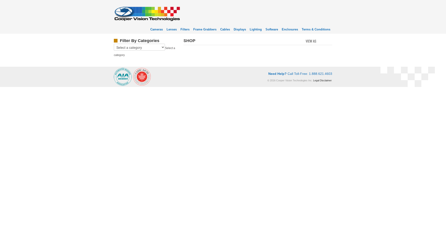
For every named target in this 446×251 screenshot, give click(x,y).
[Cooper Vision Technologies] (147, 13)
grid (321, 41)
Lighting (256, 29)
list (329, 41)
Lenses (172, 29)
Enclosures (290, 29)
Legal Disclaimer (322, 80)
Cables (225, 29)
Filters (185, 29)
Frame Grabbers (204, 29)
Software (272, 29)
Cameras (156, 29)
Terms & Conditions (316, 29)
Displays (240, 29)
